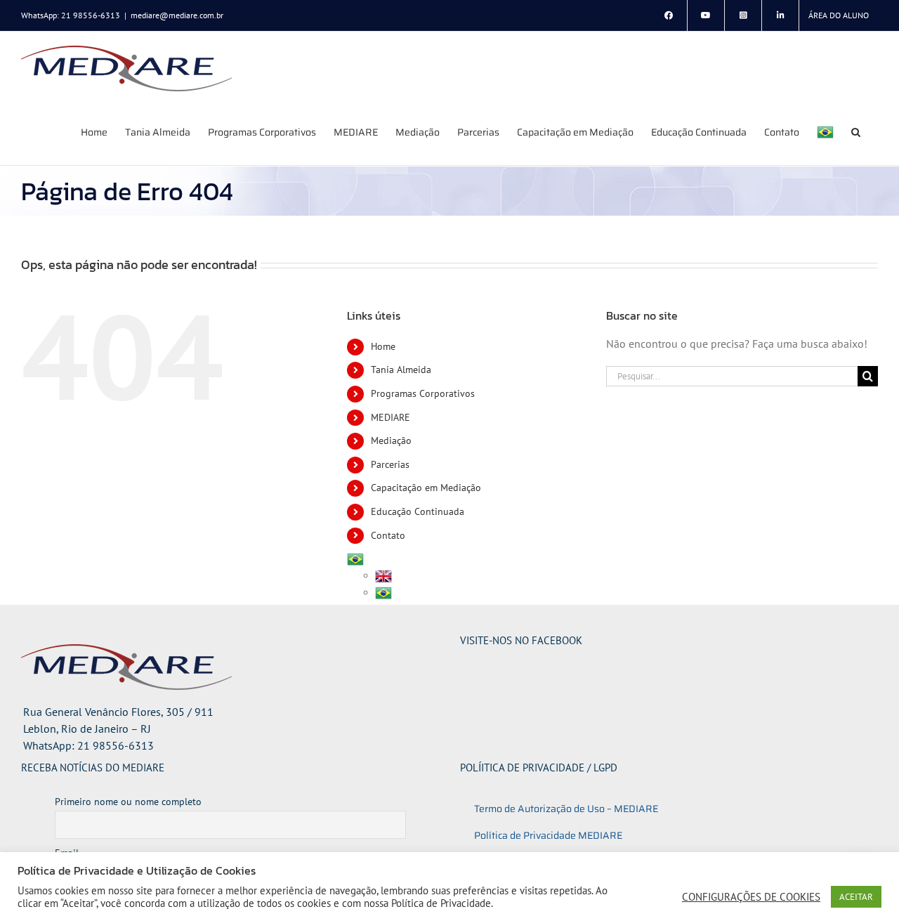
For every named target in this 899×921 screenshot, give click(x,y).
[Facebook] (668, 15)
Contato (388, 535)
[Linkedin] (780, 15)
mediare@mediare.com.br (177, 15)
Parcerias (390, 464)
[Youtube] (706, 15)
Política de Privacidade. (442, 903)
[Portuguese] (825, 131)
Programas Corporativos (423, 393)
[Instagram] (743, 15)
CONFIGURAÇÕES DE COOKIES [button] (751, 897)
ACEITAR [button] (856, 897)
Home (383, 346)
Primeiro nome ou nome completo (128, 801)
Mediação (391, 440)
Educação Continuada (417, 511)
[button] (855, 131)
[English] (383, 575)
